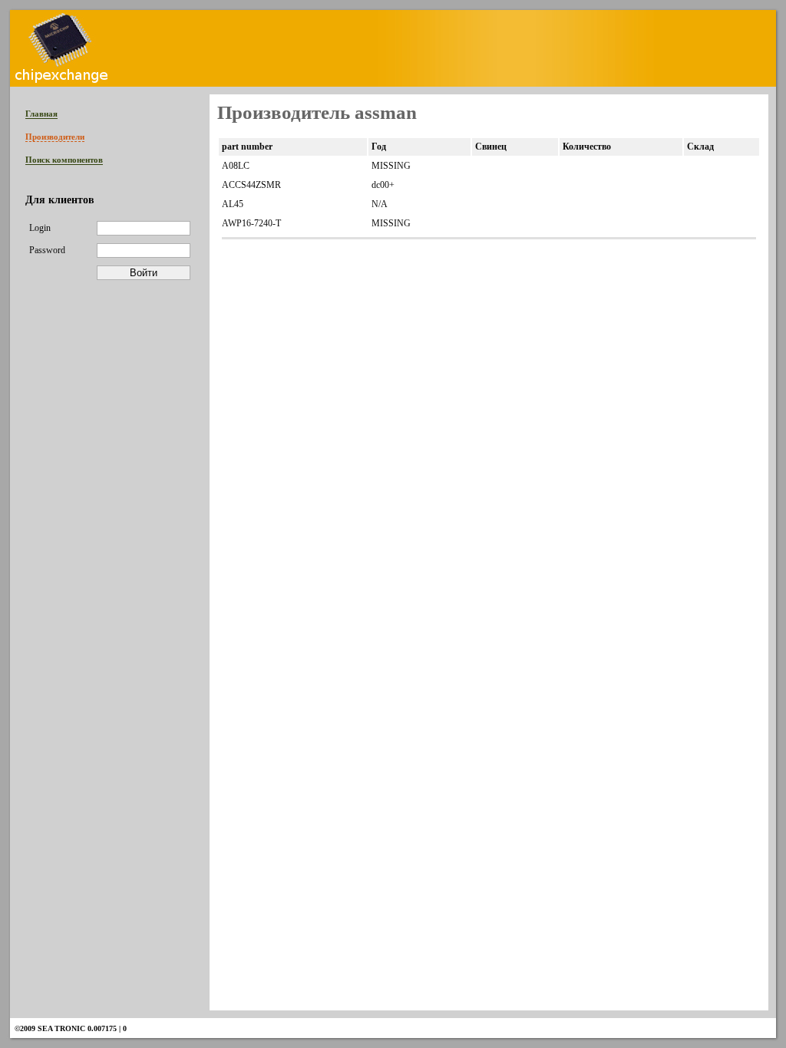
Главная (41, 113)
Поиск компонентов (64, 159)
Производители (54, 136)
